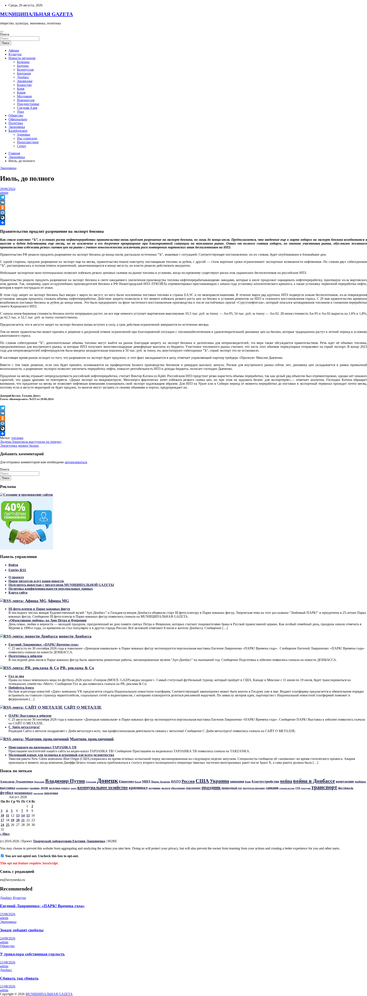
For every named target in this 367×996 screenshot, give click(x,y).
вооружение (345, 781)
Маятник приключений (92, 739)
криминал (138, 787)
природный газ (232, 788)
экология (38, 793)
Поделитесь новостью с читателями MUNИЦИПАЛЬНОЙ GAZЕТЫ (61, 585)
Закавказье (24, 81)
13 (18, 815)
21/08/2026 (7, 962)
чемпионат (23, 793)
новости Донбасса (75, 636)
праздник (211, 787)
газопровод (22, 788)
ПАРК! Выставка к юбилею (29, 715)
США (202, 781)
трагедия (306, 788)
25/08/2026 (7, 914)
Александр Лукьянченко (16, 781)
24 (2, 825)
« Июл (5, 834)
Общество (15, 115)
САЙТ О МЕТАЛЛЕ (83, 707)
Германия (91, 781)
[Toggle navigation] (1, 31)
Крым (21, 92)
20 (18, 820)
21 (23, 820)
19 (12, 820)
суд (297, 788)
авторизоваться (76, 462)
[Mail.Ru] (183, 212)
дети (44, 788)
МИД (146, 781)
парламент (193, 788)
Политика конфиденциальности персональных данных (50, 588)
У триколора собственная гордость (32, 954)
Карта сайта (17, 592)
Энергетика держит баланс (19, 445)
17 (2, 820)
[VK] (183, 202)
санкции (272, 788)
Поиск (4, 34)
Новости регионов (21, 58)
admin (4, 192)
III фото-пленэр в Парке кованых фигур (39, 609)
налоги (165, 788)
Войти (13, 565)
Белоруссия (25, 69)
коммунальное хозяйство (102, 787)
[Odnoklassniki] (183, 207)
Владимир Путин (65, 781)
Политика (15, 123)
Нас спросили (27, 138)
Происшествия (27, 142)
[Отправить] (183, 222)
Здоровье (23, 134)
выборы (360, 781)
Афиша (13, 50)
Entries (17, 570)
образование (178, 788)
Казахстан (24, 85)
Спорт (21, 146)
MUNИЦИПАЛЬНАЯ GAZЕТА (36, 14)
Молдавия (24, 96)
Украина (219, 781)
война (286, 781)
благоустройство (265, 781)
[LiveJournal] (183, 217)
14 (23, 815)
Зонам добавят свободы (22, 930)
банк (248, 781)
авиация (237, 781)
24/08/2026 (7, 938)
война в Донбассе (314, 781)
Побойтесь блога (21, 687)
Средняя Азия (27, 108)
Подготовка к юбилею (25, 656)
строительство (287, 788)
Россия (188, 781)
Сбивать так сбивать (19, 978)
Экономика (16, 127)
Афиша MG (58, 601)
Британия (24, 73)
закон (73, 788)
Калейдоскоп (17, 130)
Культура (14, 54)
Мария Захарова (160, 781)
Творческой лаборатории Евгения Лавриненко (69, 841)
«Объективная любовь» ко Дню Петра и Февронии (47, 620)
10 (2, 815)
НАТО (176, 781)
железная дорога (59, 788)
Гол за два (16, 676)
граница (35, 788)
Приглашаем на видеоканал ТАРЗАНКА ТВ (42, 747)
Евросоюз (126, 781)
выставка (7, 788)
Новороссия (25, 100)
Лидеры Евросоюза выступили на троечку (31, 442)
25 (7, 825)
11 (7, 815)
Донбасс (23, 77)
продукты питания (254, 788)
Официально (17, 119)
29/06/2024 (7, 189)
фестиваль (345, 788)
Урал (20, 111)
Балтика (23, 66)
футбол (6, 792)
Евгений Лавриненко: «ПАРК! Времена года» (43, 644)
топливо (17, 438)
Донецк (107, 780)
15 (28, 815)
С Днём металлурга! (24, 727)
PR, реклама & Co (77, 668)
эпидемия (51, 793)
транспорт (324, 787)
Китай (138, 782)
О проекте (16, 577)
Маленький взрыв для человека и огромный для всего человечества (61, 755)
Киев (20, 88)
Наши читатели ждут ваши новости (36, 581)
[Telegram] (183, 197)
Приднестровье (28, 104)
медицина (154, 788)
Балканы (23, 62)
